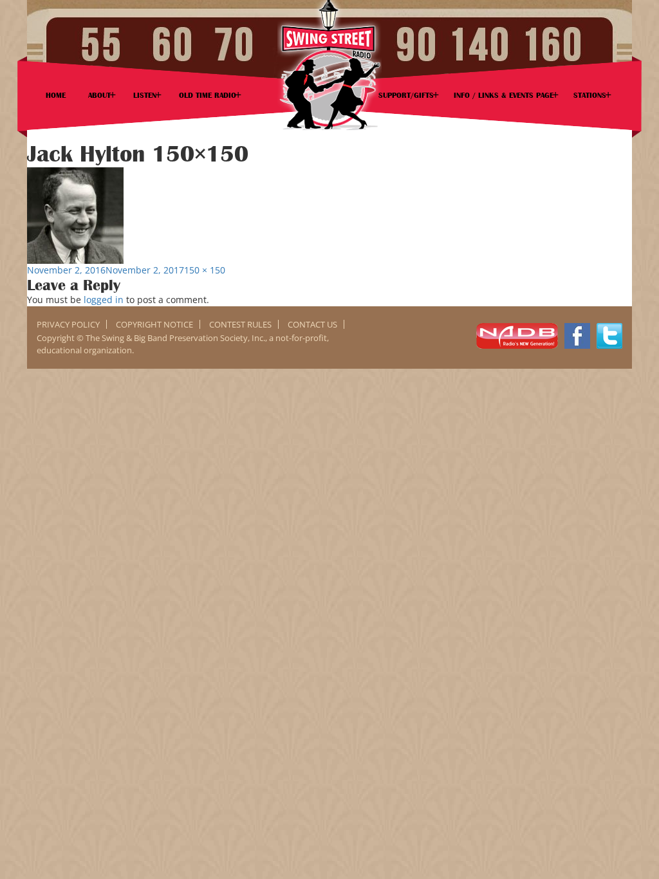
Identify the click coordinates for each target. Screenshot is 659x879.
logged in (104, 299)
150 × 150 (204, 270)
